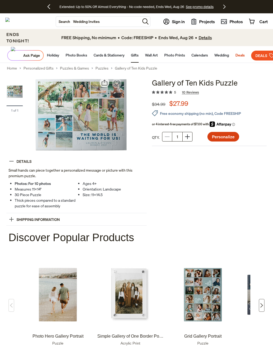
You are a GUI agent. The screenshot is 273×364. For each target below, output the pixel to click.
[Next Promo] (224, 7)
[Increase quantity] (187, 136)
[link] (209, 92)
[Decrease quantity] (167, 136)
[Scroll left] (11, 305)
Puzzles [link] (102, 68)
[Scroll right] (261, 305)
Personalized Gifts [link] (38, 68)
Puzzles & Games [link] (74, 68)
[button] (145, 21)
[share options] (104, 82)
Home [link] (12, 68)
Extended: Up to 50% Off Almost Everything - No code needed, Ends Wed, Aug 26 (121, 6)
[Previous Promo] (50, 6)
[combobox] (98, 22)
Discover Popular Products (71, 237)
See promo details (200, 6)
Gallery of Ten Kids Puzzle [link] (136, 68)
